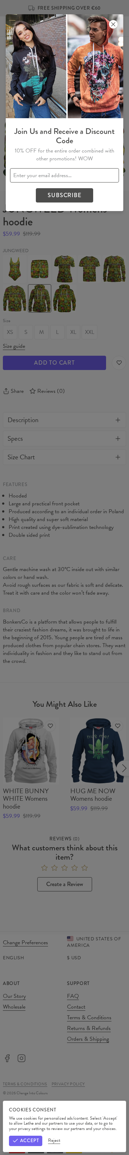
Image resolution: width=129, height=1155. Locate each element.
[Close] (113, 24)
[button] (64, 577)
